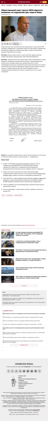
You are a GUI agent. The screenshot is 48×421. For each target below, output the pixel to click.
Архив (46, 5)
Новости (3, 5)
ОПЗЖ (3, 195)
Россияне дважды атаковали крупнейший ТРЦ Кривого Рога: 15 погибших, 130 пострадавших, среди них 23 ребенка (29, 234)
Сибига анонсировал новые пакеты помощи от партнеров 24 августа (21, 337)
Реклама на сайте (22, 375)
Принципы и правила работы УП (25, 383)
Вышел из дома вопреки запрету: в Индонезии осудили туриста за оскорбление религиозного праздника (24, 333)
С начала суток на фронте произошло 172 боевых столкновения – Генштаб (22, 324)
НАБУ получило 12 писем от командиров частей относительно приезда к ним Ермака (24, 313)
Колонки (15, 5)
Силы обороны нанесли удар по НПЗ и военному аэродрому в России (30, 268)
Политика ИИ (21, 380)
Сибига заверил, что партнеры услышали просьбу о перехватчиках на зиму (23, 317)
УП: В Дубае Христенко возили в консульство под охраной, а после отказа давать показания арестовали (23, 303)
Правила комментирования (28, 225)
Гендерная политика (23, 382)
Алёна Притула (21, 410)
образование (9, 195)
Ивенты (25, 5)
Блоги (42, 5)
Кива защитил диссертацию (21, 163)
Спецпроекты (37, 5)
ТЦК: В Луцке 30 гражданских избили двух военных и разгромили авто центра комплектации (31, 277)
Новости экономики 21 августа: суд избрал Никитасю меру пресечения (21, 320)
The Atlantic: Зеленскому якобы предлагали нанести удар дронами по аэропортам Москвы (31, 250)
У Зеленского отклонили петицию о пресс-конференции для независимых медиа (28, 241)
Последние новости (8, 310)
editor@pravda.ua (35, 410)
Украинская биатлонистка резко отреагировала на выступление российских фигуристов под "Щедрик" (23, 341)
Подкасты (30, 5)
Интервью (20, 5)
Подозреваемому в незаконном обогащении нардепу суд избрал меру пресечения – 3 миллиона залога (21, 295)
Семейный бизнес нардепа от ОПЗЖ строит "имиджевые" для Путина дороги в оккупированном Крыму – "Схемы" (23, 299)
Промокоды (21, 388)
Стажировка (21, 386)
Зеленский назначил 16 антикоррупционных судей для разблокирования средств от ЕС (23, 328)
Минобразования (18, 195)
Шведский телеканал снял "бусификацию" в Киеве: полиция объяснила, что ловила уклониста (31, 259)
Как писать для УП (22, 385)
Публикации (9, 5)
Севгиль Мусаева (36, 409)
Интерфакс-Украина (20, 396)
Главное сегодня (5, 230)
